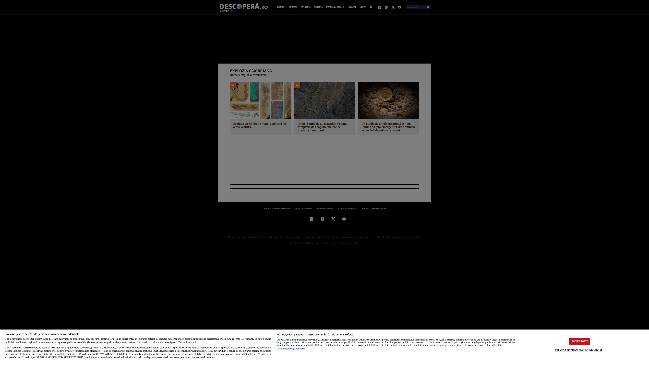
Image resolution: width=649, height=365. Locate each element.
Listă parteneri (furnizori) (291, 348)
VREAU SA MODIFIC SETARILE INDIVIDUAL (579, 350)
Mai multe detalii (187, 342)
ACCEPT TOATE (580, 341)
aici (77, 354)
